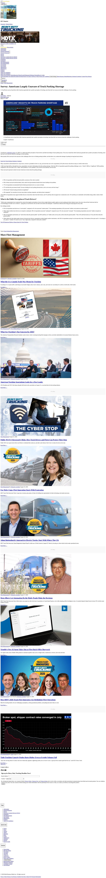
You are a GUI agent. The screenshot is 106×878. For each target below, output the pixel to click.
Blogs (19, 75)
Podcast (36, 75)
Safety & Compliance (5, 72)
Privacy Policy (36, 76)
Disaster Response (5, 51)
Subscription (3, 76)
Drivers (2, 54)
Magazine (16, 75)
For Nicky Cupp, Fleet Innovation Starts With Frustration (22, 490)
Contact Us (30, 76)
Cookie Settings (53, 76)
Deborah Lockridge (11, 278)
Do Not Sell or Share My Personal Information (30, 876)
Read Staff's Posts (5, 97)
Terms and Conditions (44, 76)
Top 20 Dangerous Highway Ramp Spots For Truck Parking (14, 222)
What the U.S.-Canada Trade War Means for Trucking (21, 282)
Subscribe (3, 24)
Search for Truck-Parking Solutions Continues (11, 161)
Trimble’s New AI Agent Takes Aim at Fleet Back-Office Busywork (25, 649)
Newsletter (16, 76)
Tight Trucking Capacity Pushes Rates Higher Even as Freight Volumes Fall (29, 757)
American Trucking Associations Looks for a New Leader (22, 382)
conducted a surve (11, 152)
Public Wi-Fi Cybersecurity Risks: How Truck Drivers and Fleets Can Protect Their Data (34, 440)
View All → (3, 764)
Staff (12, 754)
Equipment (3, 59)
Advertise (21, 76)
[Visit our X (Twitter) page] (4, 770)
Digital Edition (9, 24)
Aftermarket (3, 48)
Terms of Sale (16, 876)
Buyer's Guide (41, 75)
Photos (2, 75)
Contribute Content (80, 76)
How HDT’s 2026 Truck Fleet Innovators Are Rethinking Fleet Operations (28, 700)
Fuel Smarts (3, 64)
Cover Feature (6, 1)
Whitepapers (27, 75)
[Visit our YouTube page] (5, 770)
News (10, 1)
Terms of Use (10, 876)
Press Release (88, 76)
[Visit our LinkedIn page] (2, 770)
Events (22, 75)
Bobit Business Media (62, 76)
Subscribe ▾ (3, 4)
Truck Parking (7, 231)
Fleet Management (5, 62)
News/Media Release (16, 328)
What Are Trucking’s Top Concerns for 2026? (17, 332)
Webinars (32, 75)
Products (3, 70)
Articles (14, 1)
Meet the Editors (10, 76)
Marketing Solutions (71, 76)
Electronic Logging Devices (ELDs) (9, 57)
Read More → (4, 287)
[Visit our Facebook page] (1, 770)
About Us (25, 76)
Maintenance (3, 67)
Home (2, 83)
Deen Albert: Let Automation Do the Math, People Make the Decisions (27, 598)
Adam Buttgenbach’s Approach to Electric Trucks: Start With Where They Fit (30, 540)
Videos (12, 75)
